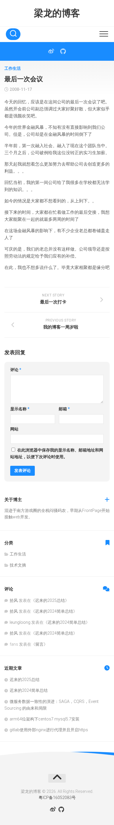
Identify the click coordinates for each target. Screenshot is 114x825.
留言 (39, 644)
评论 (15, 369)
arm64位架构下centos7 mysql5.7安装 (45, 719)
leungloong (20, 622)
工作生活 (12, 68)
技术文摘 (18, 565)
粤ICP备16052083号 (57, 797)
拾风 (14, 600)
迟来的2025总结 (50, 600)
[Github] (63, 51)
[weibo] (51, 51)
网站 (14, 429)
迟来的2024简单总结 (54, 611)
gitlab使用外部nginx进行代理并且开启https (49, 729)
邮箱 (64, 409)
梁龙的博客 (57, 13)
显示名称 (20, 409)
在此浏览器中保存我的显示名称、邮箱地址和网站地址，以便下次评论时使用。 (56, 453)
